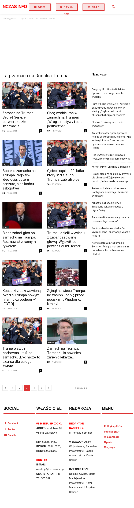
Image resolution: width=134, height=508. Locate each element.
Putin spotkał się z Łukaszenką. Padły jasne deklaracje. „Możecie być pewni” (110, 192)
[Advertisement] (67, 46)
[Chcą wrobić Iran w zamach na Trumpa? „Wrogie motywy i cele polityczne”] (67, 95)
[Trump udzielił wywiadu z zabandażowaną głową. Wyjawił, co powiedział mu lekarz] (67, 215)
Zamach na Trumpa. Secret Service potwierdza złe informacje (18, 119)
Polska (51, 342)
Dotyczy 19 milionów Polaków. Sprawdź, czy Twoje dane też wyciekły (108, 93)
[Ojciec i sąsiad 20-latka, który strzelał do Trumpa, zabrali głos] (67, 153)
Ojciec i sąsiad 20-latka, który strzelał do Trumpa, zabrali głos (66, 175)
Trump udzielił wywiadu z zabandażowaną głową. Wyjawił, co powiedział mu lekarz (66, 239)
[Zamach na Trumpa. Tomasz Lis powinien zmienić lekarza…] (67, 330)
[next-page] (48, 388)
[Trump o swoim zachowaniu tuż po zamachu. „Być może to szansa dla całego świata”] (22, 330)
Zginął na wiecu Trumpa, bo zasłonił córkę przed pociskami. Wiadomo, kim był (66, 297)
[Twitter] (5, 429)
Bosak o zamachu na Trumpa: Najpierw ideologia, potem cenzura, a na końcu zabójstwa (19, 179)
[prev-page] (5, 388)
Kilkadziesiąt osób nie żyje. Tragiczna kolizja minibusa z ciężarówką (107, 207)
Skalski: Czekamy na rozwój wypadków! (107, 124)
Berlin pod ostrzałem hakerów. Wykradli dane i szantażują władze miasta (111, 232)
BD (48, 362)
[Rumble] (5, 435)
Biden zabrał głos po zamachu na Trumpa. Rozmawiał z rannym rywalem (19, 239)
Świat (5, 107)
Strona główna (9, 18)
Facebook (13, 423)
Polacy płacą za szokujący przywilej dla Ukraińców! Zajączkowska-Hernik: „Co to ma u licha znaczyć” (111, 177)
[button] (113, 7)
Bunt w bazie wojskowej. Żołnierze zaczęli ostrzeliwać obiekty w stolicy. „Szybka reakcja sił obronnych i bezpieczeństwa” (111, 109)
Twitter (11, 429)
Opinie (6, 165)
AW (48, 130)
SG (3, 130)
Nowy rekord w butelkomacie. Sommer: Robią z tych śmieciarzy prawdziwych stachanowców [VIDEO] (110, 248)
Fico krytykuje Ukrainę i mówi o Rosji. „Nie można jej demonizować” (111, 157)
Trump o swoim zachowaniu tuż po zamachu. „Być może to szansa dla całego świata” (21, 357)
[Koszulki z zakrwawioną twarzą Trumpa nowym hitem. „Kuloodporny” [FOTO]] (22, 273)
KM (3, 308)
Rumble (12, 435)
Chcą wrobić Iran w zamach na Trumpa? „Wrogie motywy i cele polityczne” (65, 119)
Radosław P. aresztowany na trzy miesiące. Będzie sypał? (110, 219)
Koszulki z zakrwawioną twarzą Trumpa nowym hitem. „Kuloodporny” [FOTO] (21, 297)
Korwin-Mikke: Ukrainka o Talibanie (111, 166)
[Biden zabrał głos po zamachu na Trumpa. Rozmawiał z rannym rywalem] (22, 215)
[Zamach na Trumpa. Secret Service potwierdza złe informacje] (22, 95)
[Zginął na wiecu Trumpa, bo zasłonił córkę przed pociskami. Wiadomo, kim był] (67, 273)
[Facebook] (5, 423)
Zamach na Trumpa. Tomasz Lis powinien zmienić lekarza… (64, 352)
